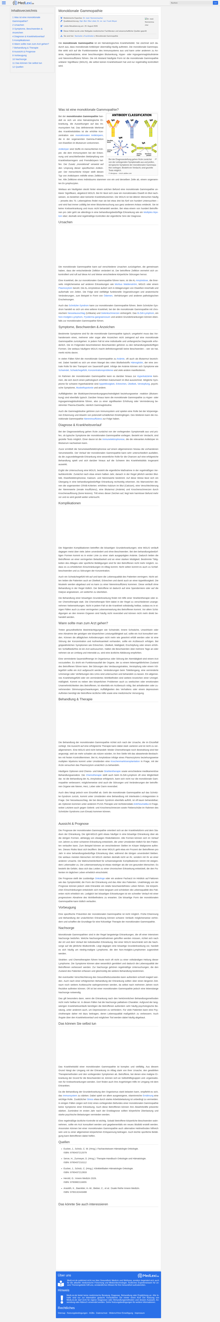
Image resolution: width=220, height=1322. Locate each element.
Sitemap (61, 1313)
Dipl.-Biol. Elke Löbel (88, 21)
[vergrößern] (156, 159)
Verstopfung (144, 384)
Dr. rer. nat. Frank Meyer (107, 21)
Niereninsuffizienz (93, 418)
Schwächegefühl (78, 370)
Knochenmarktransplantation (125, 761)
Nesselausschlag (76, 313)
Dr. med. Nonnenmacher (93, 18)
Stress (90, 1099)
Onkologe (100, 878)
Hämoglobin (137, 362)
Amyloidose (142, 280)
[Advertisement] (108, 88)
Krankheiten (89, 36)
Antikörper (63, 149)
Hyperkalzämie (144, 376)
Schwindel (63, 370)
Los (215, 3)
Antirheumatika (141, 804)
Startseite (78, 36)
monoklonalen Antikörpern (89, 135)
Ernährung (148, 1095)
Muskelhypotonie (84, 387)
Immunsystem (70, 1095)
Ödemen (108, 295)
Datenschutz (101, 1313)
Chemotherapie (94, 775)
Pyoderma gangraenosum (97, 317)
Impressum (140, 1313)
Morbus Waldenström (126, 284)
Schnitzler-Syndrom (79, 305)
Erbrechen (121, 384)
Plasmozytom (65, 288)
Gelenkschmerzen (110, 313)
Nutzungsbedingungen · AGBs (80, 1313)
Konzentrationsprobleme (100, 370)
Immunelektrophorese (113, 439)
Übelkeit (132, 384)
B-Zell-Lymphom (145, 313)
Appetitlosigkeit (106, 384)
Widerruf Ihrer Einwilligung (121, 1313)
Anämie (121, 358)
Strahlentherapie (112, 771)
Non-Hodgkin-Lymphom (70, 317)
